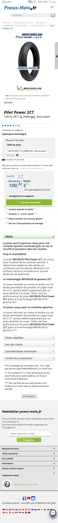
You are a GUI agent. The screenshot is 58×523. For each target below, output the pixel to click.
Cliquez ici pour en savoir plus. (26, 484)
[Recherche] (53, 15)
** (28, 184)
